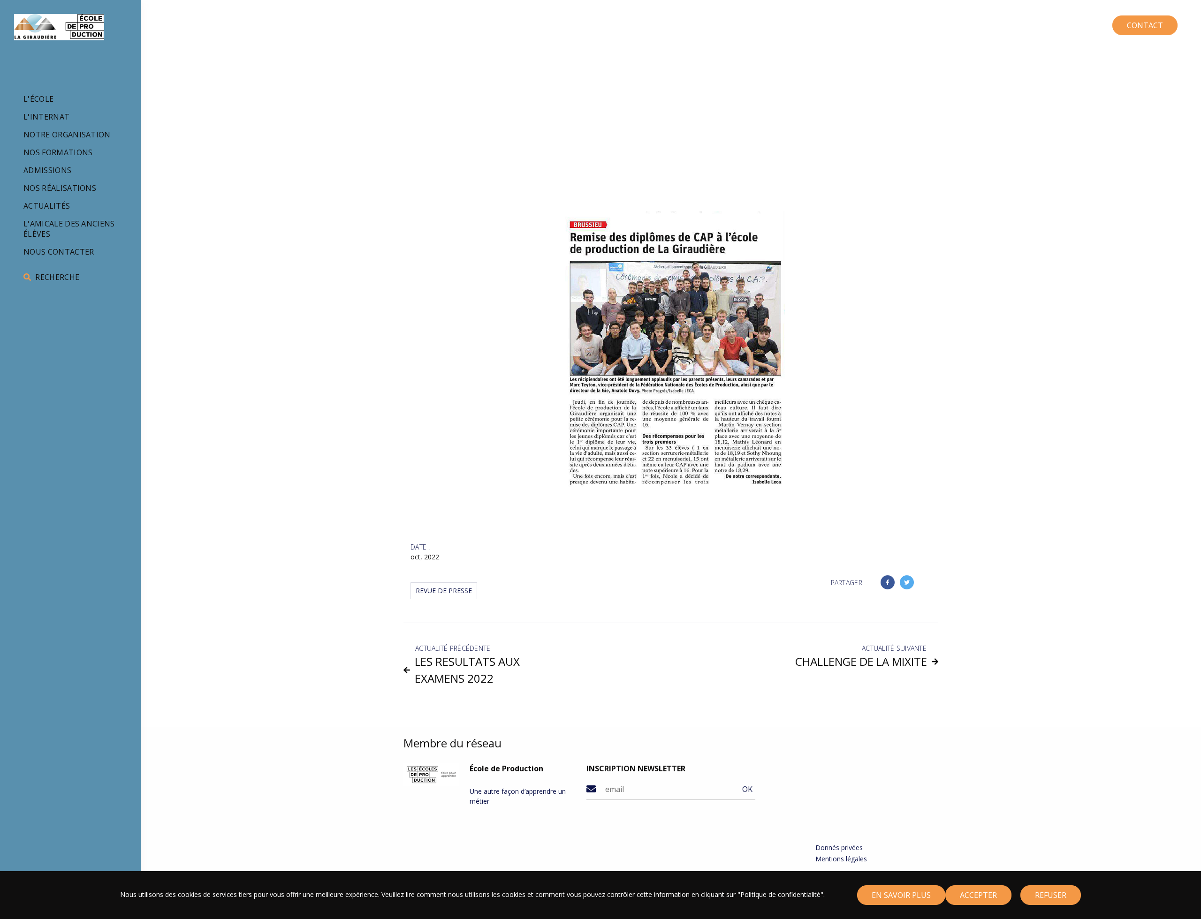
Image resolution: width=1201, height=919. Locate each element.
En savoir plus (901, 895)
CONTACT (1145, 25)
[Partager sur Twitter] (907, 582)
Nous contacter (58, 252)
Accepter (978, 895)
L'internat (46, 117)
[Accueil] (59, 27)
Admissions (47, 170)
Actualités (46, 206)
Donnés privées (839, 847)
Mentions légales (841, 858)
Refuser (1050, 895)
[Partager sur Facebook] (888, 582)
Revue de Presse (444, 590)
